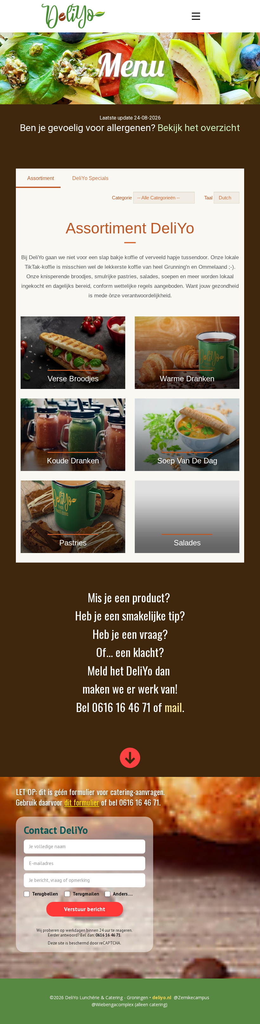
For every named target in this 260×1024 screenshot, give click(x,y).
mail (173, 706)
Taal (208, 197)
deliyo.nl (161, 997)
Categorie (122, 197)
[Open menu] (196, 16)
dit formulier (81, 802)
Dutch (225, 197)
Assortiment (40, 178)
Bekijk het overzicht (197, 127)
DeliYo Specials (89, 178)
